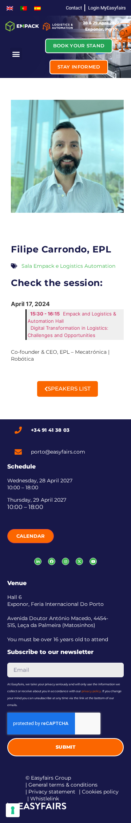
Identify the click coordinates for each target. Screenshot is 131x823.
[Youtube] (93, 561)
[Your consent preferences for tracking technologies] (13, 810)
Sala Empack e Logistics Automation (68, 266)
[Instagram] (65, 561)
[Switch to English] (10, 8)
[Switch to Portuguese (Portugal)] (24, 8)
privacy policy (91, 691)
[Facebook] (51, 561)
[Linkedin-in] (37, 561)
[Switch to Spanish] (37, 8)
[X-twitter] (79, 561)
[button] (16, 54)
